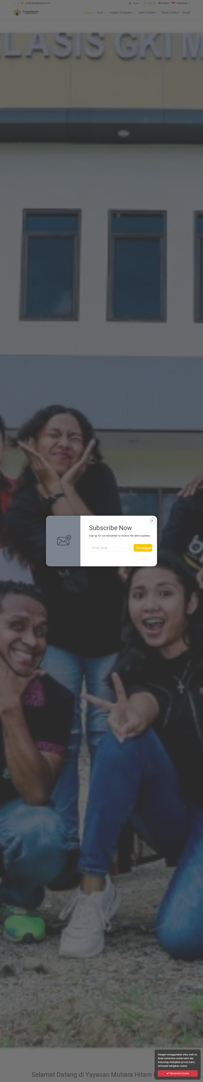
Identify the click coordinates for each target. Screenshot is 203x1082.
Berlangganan (144, 548)
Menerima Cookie (179, 1073)
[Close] (152, 521)
